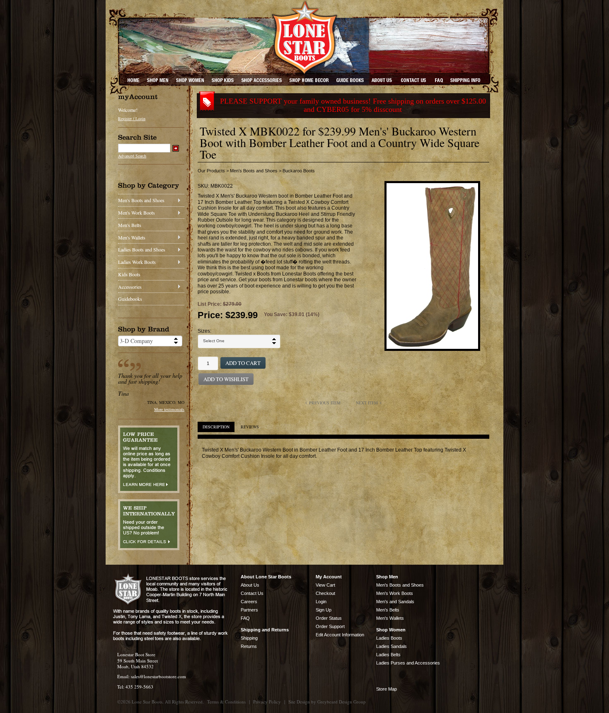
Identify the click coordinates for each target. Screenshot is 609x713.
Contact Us (252, 593)
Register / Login (131, 118)
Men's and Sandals (395, 601)
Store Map (386, 688)
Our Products (211, 170)
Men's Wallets (131, 237)
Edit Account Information (340, 634)
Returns (249, 646)
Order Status (329, 618)
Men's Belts (129, 225)
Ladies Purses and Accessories (408, 662)
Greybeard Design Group (341, 701)
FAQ (245, 618)
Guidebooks (130, 298)
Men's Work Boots (136, 212)
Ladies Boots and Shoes (141, 249)
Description (216, 427)
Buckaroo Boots (299, 170)
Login (321, 601)
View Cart (325, 584)
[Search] (175, 148)
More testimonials (169, 409)
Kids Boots (129, 274)
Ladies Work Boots (137, 262)
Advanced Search (132, 156)
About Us (250, 584)
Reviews (250, 427)
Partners (249, 609)
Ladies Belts (388, 654)
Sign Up (323, 609)
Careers (249, 601)
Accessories (130, 286)
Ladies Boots (389, 638)
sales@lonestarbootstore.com (158, 676)
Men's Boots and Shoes (141, 200)
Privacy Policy (267, 701)
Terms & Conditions (226, 701)
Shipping (249, 638)
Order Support (330, 626)
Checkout (325, 593)
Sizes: (204, 331)
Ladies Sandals (391, 646)
